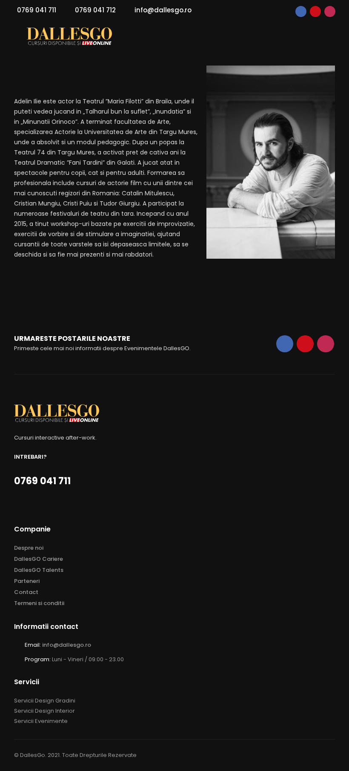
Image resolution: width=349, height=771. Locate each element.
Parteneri (27, 581)
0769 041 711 (36, 10)
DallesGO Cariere (38, 559)
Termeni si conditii (39, 603)
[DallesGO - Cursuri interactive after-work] (69, 36)
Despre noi (28, 548)
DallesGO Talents (38, 570)
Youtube (315, 11)
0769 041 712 (95, 10)
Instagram (329, 11)
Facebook (300, 11)
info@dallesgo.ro (163, 10)
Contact (26, 592)
